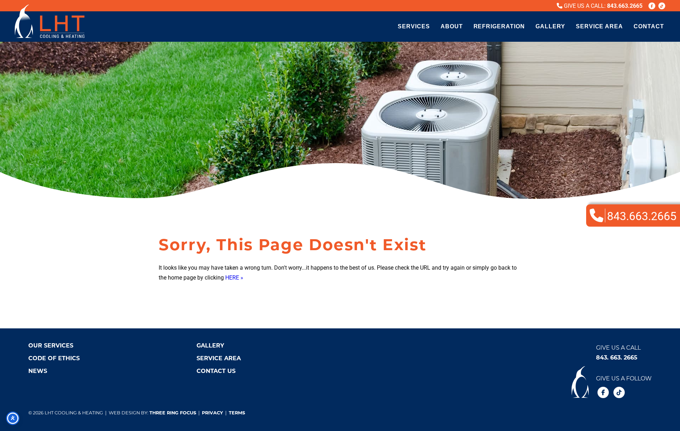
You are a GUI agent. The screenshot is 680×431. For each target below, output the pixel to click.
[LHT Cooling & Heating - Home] (49, 21)
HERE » (234, 277)
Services (414, 26)
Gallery (550, 26)
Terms (237, 412)
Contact (649, 26)
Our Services (50, 345)
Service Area (599, 26)
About (452, 26)
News (37, 370)
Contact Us (216, 370)
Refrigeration (499, 26)
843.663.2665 (624, 5)
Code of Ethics (54, 358)
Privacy (212, 412)
